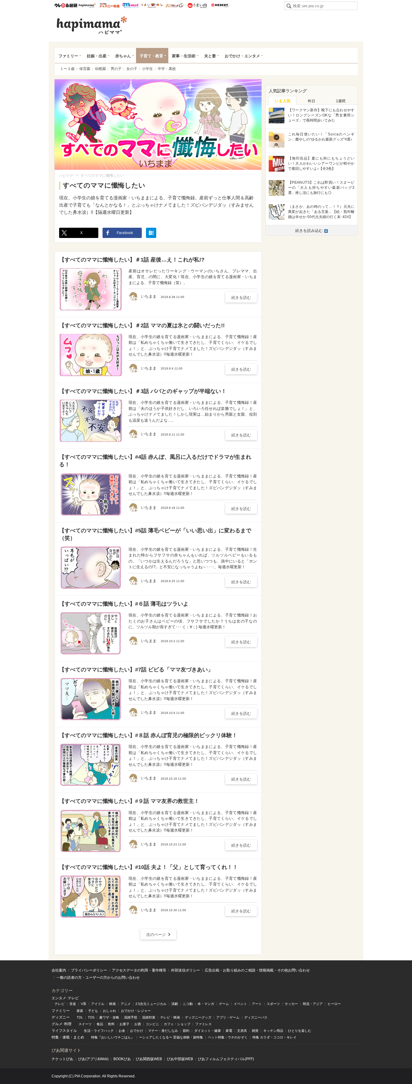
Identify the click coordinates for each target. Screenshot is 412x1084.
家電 (229, 1030)
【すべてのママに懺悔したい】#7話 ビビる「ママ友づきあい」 (136, 670)
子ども (93, 1011)
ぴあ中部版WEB (180, 1059)
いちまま (133, 297)
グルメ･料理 (61, 1024)
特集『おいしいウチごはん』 (112, 1037)
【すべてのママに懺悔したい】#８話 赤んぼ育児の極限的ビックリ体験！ (148, 735)
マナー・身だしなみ (163, 1030)
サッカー (291, 1004)
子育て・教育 (151, 56)
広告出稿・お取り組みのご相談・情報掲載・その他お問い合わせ (257, 970)
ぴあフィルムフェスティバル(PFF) (226, 1059)
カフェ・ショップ (177, 1024)
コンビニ (152, 1024)
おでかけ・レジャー (136, 1011)
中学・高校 (167, 69)
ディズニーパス (256, 1017)
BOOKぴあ (122, 1059)
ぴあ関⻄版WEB (149, 1059)
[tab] (282, 100)
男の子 (116, 69)
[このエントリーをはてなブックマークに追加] (151, 233)
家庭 (80, 1011)
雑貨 (255, 1030)
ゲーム (224, 1004)
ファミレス (203, 1024)
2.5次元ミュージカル (150, 1004)
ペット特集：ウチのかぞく (228, 1037)
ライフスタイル (64, 1031)
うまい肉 (197, 5)
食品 (100, 1024)
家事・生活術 (183, 56)
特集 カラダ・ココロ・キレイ (274, 1037)
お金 (122, 1030)
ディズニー (61, 1017)
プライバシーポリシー (89, 970)
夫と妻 (210, 56)
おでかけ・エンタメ (242, 56)
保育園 (84, 69)
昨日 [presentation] (311, 101)
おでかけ (136, 1030)
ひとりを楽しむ (299, 1030)
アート (257, 1004)
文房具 (242, 1030)
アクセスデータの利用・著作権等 (139, 970)
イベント (240, 1004)
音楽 (72, 1004)
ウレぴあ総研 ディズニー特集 (109, 5)
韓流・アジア (313, 1004)
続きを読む (241, 297)
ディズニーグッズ (198, 1017)
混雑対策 (148, 1017)
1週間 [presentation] (340, 101)
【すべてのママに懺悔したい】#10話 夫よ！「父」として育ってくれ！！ (148, 867)
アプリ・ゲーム (227, 1017)
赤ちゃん (123, 56)
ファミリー (68, 56)
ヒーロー (334, 1004)
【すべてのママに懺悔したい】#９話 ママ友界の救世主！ (129, 801)
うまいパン (174, 5)
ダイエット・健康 (207, 1030)
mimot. (131, 5)
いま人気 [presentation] (282, 101)
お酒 (137, 1024)
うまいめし (152, 5)
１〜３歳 (67, 69)
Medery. (219, 5)
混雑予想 (130, 1017)
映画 (112, 1004)
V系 (83, 1004)
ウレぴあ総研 (66, 5)
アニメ (126, 1004)
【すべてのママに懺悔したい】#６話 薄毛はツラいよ (124, 604)
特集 (55, 1037)
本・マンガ (206, 1004)
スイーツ (85, 1024)
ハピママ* (87, 5)
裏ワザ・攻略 (109, 1017)
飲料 (111, 1024)
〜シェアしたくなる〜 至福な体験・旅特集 (171, 1037)
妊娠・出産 (96, 56)
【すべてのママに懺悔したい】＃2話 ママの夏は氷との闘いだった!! (142, 325)
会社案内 (59, 970)
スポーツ (273, 1004)
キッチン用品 (273, 1030)
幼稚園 (100, 69)
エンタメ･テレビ (65, 998)
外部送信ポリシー (185, 970)
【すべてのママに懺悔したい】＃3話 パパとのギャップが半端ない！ (143, 391)
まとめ (78, 1037)
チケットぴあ (62, 1059)
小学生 (147, 69)
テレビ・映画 (170, 1017)
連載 (66, 1037)
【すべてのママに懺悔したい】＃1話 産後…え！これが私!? (131, 260)
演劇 (174, 1004)
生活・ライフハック (99, 1030)
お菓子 (124, 1024)
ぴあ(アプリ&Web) (93, 1059)
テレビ (60, 1004)
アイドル (97, 1004)
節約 (186, 1030)
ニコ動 (188, 1004)
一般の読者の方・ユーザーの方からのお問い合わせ (98, 977)
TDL (80, 1017)
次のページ (156, 934)
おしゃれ (109, 1011)
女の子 (131, 69)
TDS (91, 1017)
